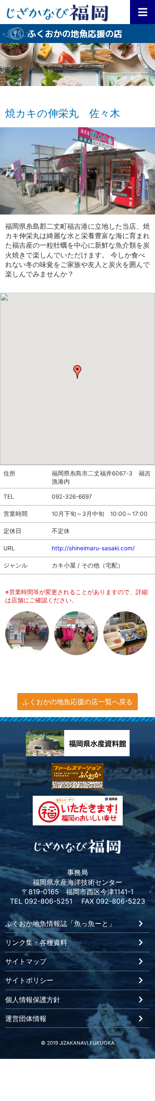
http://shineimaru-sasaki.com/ (93, 548)
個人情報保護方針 (32, 1000)
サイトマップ (25, 962)
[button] (77, 372)
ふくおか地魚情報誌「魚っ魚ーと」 (60, 924)
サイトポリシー (29, 980)
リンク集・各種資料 (36, 943)
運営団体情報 (25, 1019)
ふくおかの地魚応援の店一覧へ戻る (77, 701)
